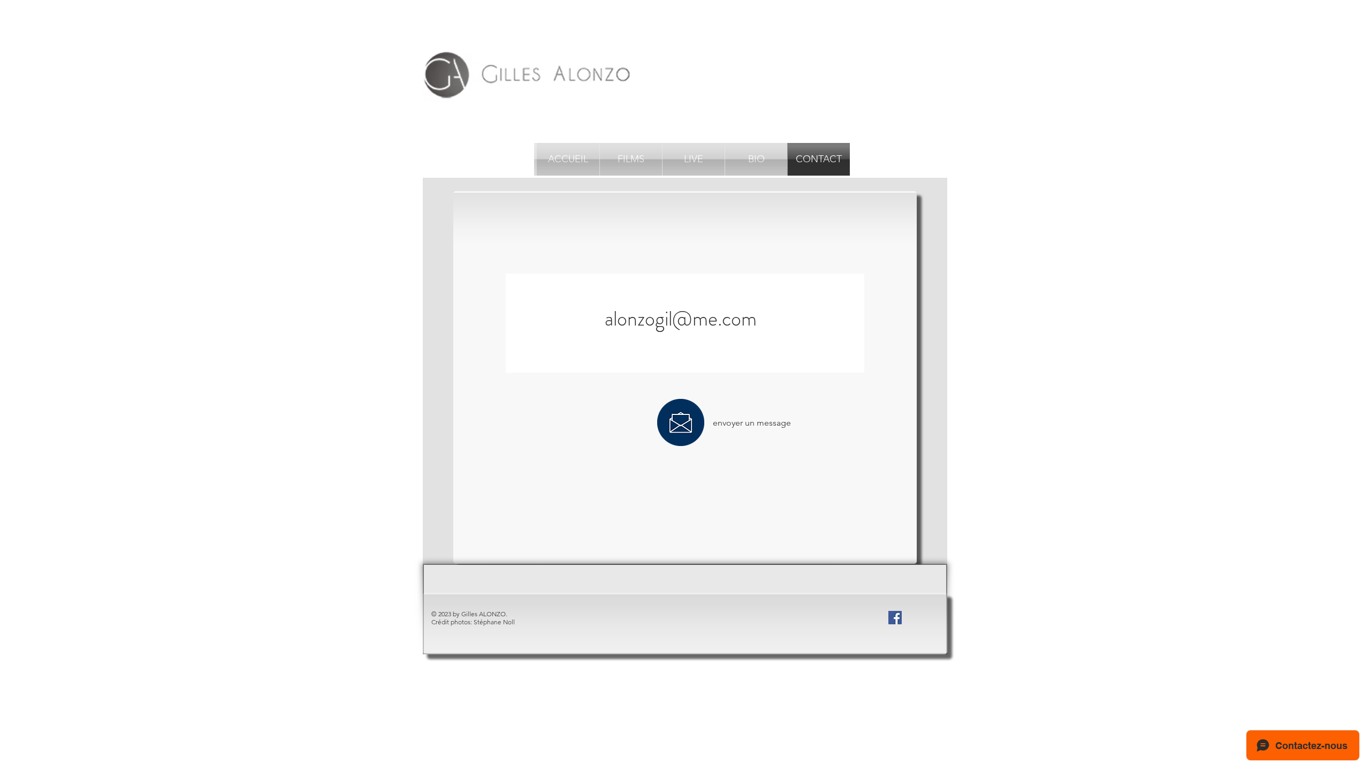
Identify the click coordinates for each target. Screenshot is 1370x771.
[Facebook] (895, 617)
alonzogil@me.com (681, 318)
